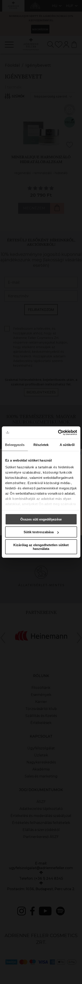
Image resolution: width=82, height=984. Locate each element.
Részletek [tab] (41, 444)
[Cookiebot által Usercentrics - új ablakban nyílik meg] (58, 432)
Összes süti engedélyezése (41, 519)
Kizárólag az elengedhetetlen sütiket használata (41, 546)
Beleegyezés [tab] (14, 444)
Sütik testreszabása (39, 532)
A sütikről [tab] (67, 444)
